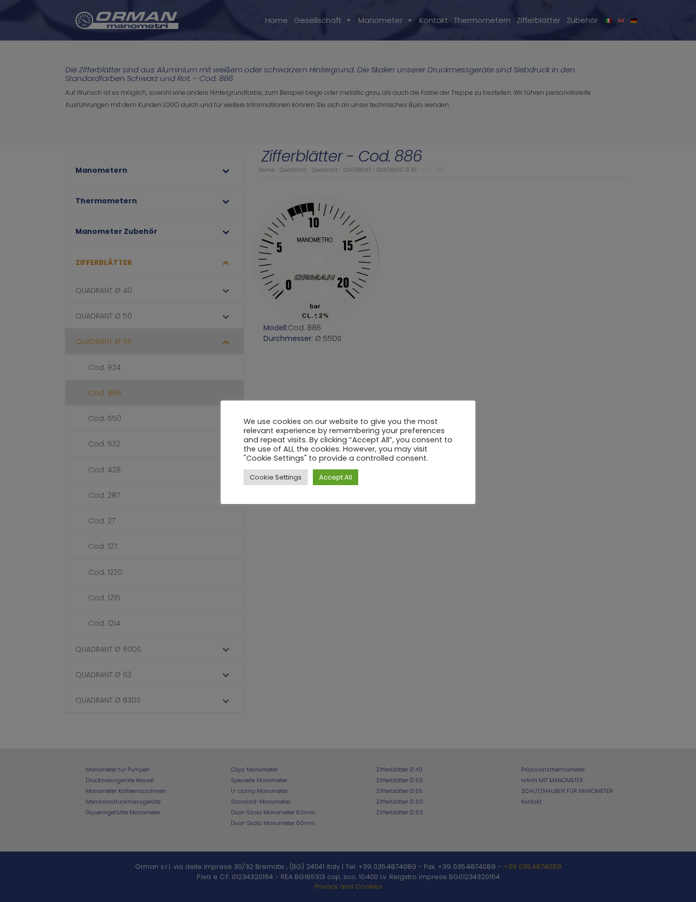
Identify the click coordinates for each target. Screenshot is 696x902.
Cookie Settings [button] (276, 477)
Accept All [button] (335, 477)
